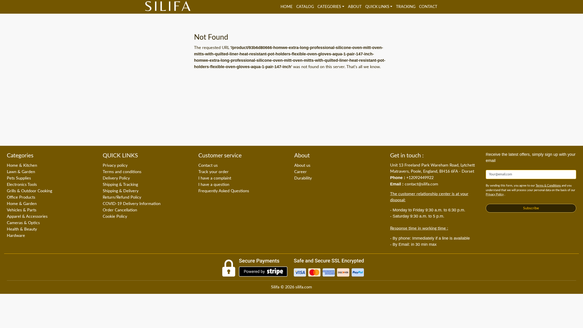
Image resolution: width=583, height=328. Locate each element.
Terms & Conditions (548, 185)
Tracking (405, 7)
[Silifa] (168, 7)
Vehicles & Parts (21, 210)
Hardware (16, 236)
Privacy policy (115, 166)
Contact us (208, 166)
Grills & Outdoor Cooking (29, 191)
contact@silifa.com (421, 184)
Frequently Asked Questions (223, 191)
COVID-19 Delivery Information (132, 204)
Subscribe (531, 208)
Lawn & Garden (21, 172)
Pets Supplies (19, 178)
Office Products (21, 197)
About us (302, 166)
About (355, 7)
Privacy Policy (495, 194)
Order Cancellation (120, 210)
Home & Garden (22, 204)
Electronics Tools (22, 185)
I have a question (213, 185)
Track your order (213, 172)
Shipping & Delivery (120, 191)
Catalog (305, 7)
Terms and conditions (122, 172)
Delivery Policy (116, 178)
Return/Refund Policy (122, 197)
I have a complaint (214, 178)
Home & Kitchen (22, 166)
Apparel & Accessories (27, 217)
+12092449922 (420, 178)
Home (287, 7)
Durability (303, 178)
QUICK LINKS (377, 7)
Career (300, 172)
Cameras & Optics (23, 223)
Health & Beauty (22, 229)
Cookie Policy (115, 217)
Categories (329, 7)
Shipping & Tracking (120, 185)
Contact (428, 7)
